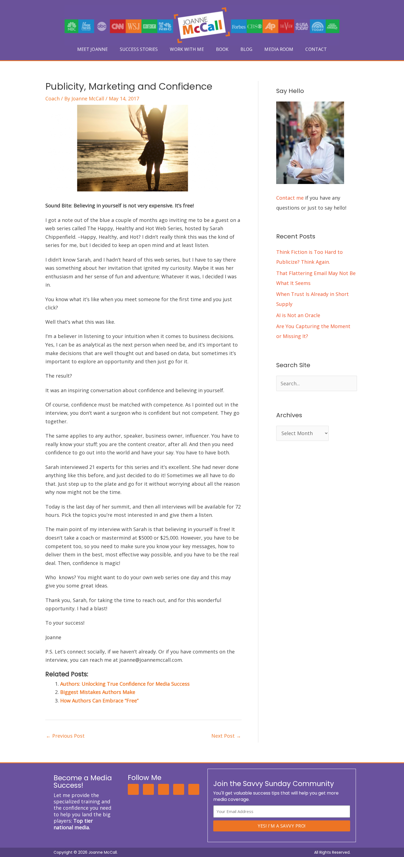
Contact (316, 49)
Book (222, 49)
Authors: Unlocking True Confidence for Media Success (125, 683)
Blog (246, 49)
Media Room (278, 49)
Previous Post (65, 735)
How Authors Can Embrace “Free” (99, 700)
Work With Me (187, 49)
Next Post (226, 735)
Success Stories (139, 49)
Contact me (290, 197)
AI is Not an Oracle (298, 315)
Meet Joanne (92, 49)
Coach (52, 98)
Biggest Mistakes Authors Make (97, 692)
